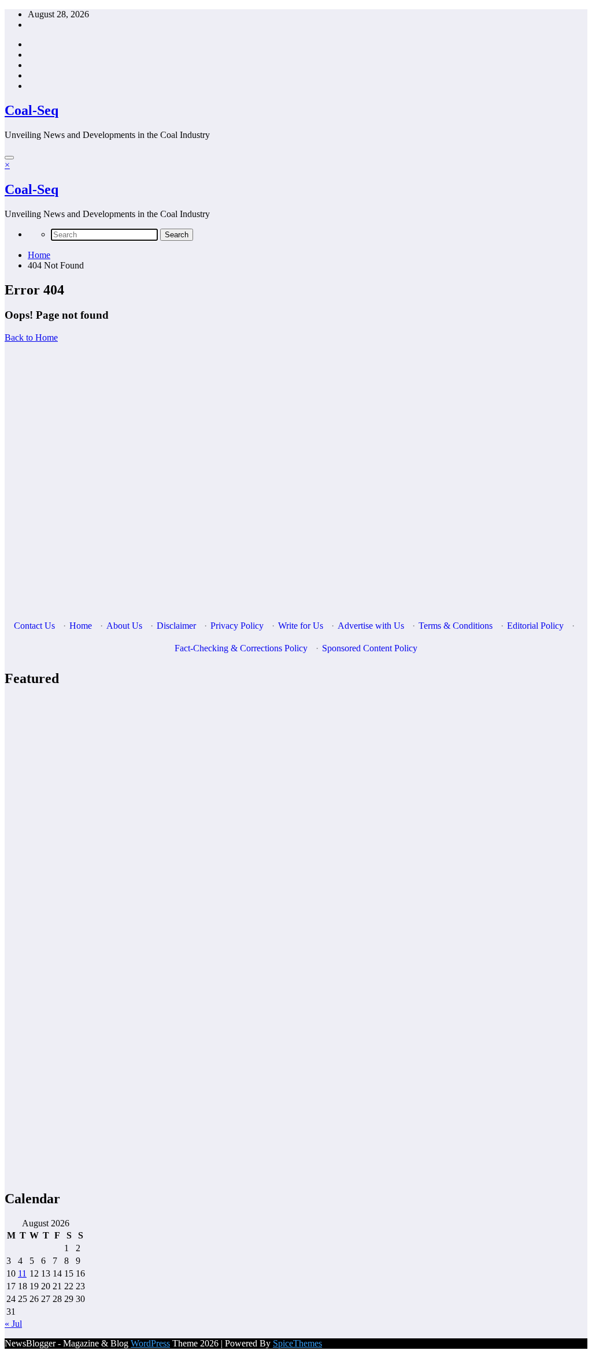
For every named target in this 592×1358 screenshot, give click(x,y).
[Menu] (9, 157)
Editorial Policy (535, 625)
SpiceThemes (297, 1343)
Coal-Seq (31, 110)
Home (80, 625)
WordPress (150, 1343)
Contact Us (34, 625)
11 (22, 1273)
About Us (124, 625)
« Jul (13, 1324)
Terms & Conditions (456, 625)
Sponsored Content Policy (369, 648)
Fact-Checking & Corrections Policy (241, 648)
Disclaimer (176, 625)
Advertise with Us (371, 625)
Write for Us (300, 625)
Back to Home (31, 337)
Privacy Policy (237, 625)
